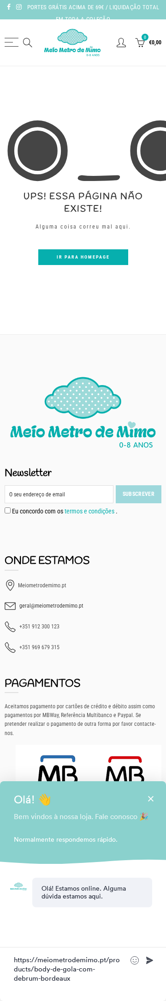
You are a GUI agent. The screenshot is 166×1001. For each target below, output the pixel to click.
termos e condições (90, 511)
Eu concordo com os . (64, 511)
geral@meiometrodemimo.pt (51, 606)
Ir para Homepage (83, 256)
